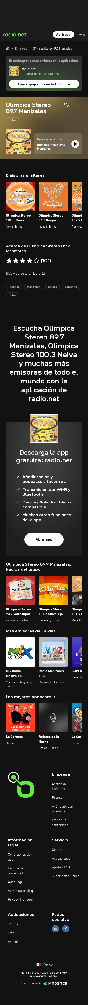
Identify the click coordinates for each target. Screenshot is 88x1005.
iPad (11, 933)
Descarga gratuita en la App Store (44, 84)
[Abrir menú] (82, 34)
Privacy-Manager (20, 899)
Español (13, 287)
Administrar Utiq (20, 891)
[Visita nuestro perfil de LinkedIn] (55, 928)
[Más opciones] (79, 105)
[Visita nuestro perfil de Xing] (66, 928)
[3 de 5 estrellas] (22, 260)
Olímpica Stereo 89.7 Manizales (51, 147)
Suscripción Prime (65, 876)
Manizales (33, 287)
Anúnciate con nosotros (62, 809)
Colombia (71, 287)
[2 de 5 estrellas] (15, 260)
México (47, 964)
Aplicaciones (61, 858)
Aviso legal (16, 882)
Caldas (52, 287)
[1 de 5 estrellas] (9, 260)
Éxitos (12, 120)
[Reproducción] (75, 144)
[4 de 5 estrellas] (29, 260)
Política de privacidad (15, 871)
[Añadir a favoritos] (67, 105)
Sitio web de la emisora (23, 273)
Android (14, 942)
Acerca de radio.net (59, 786)
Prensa (57, 797)
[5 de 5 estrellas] (36, 260)
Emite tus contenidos (60, 823)
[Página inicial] (8, 48)
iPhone (13, 924)
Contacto (58, 850)
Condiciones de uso (19, 857)
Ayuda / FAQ (61, 867)
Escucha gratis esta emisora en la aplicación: (43, 61)
